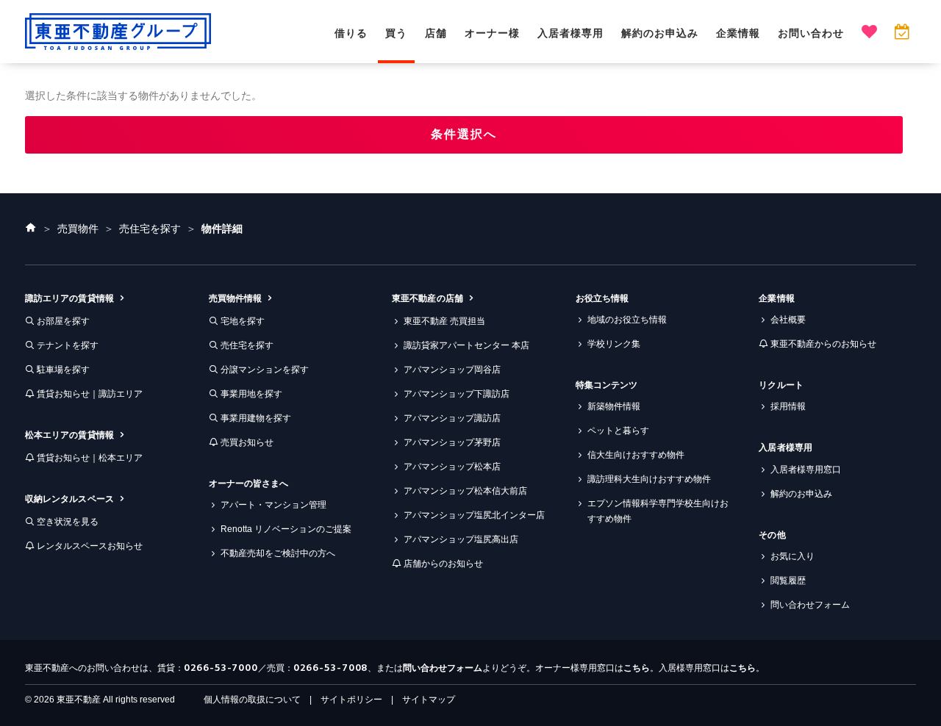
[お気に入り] (869, 33)
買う (396, 33)
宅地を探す (243, 321)
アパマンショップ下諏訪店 (456, 394)
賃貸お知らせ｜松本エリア (90, 458)
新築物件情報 (613, 406)
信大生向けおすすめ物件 (635, 455)
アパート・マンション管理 (273, 505)
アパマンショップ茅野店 (452, 442)
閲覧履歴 (788, 580)
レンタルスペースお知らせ (90, 546)
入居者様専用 (570, 33)
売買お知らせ (247, 442)
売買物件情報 (235, 298)
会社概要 (788, 320)
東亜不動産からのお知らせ (823, 344)
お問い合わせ (811, 33)
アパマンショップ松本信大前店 (465, 491)
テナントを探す (68, 345)
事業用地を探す (251, 394)
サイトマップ (428, 699)
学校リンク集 (613, 344)
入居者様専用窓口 (805, 469)
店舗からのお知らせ (443, 563)
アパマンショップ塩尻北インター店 (474, 515)
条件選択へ (464, 134)
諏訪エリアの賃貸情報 (69, 298)
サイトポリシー (351, 699)
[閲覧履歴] (901, 33)
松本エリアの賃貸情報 (69, 435)
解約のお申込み (659, 33)
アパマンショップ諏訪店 (452, 418)
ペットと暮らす (618, 430)
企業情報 (738, 33)
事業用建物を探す (256, 418)
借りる (351, 33)
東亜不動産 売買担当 (444, 321)
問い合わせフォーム (810, 605)
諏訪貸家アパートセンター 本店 (466, 345)
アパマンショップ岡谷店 (452, 369)
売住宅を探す (247, 345)
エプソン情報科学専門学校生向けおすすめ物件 (658, 511)
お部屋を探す (63, 321)
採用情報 (788, 406)
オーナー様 (492, 33)
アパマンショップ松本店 (452, 466)
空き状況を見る (68, 522)
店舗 (436, 33)
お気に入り (792, 556)
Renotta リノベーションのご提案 (286, 529)
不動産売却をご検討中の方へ (278, 553)
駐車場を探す (63, 369)
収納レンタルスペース (69, 499)
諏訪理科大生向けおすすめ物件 (649, 479)
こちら (636, 668)
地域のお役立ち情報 (627, 320)
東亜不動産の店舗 (427, 298)
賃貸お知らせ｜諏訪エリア (90, 394)
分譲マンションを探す (265, 369)
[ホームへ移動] (31, 228)
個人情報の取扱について (252, 699)
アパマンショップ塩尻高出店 (461, 539)
